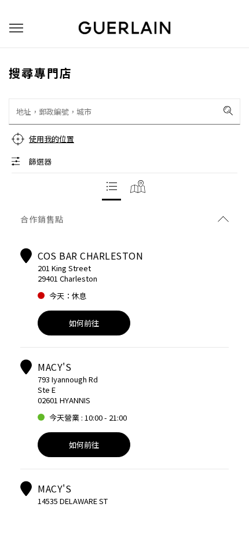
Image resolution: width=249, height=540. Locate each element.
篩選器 (40, 161)
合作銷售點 (42, 219)
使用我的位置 (51, 138)
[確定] (228, 110)
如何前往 (84, 323)
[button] (16, 28)
